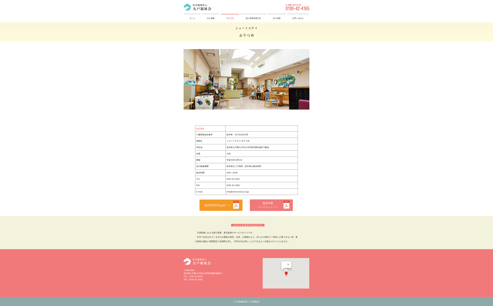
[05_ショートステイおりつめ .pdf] (236, 205)
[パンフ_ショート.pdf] (286, 205)
